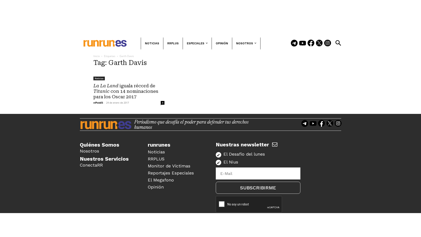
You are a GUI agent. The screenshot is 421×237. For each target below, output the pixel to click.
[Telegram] (294, 43)
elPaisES (98, 102)
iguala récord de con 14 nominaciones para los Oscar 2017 (125, 91)
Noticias (99, 78)
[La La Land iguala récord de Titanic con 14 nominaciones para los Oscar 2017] (128, 75)
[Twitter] (319, 43)
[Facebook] (311, 43)
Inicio (96, 56)
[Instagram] (328, 43)
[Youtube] (303, 43)
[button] (338, 43)
